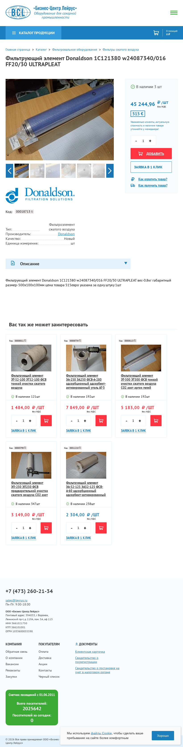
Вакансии (12, 664)
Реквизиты (13, 670)
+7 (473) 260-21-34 (29, 591)
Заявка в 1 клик (148, 167)
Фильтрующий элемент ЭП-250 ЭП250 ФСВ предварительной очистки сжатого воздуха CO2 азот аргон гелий (29, 489)
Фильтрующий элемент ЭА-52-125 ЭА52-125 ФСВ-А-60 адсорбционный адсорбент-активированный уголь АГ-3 (86, 489)
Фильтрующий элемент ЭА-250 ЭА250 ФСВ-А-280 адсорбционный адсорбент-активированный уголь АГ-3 (86, 382)
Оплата (43, 652)
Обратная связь (16, 652)
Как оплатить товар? (152, 179)
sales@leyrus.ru (16, 600)
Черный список (49, 677)
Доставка (45, 658)
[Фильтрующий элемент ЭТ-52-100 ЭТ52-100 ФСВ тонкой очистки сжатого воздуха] (31, 358)
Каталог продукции (37, 33)
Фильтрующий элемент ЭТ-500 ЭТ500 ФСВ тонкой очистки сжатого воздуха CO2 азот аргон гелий (139, 382)
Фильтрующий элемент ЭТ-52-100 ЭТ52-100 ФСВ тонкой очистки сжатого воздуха (28, 382)
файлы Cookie (101, 733)
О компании (14, 658)
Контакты (45, 670)
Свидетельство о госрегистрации (86, 660)
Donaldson (66, 234)
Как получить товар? (152, 185)
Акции (43, 664)
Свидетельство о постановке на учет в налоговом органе (97, 670)
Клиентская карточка (90, 652)
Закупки (11, 677)
